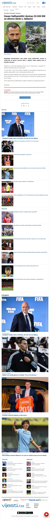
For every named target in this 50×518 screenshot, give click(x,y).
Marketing (36, 504)
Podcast (21, 6)
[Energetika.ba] (43, 499)
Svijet (34, 6)
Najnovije (15, 6)
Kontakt (36, 507)
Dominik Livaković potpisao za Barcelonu (22, 154)
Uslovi (27, 505)
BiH (25, 6)
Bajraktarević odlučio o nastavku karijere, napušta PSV (25, 211)
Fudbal (4, 338)
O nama (27, 504)
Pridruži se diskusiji (26, 97)
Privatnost (28, 507)
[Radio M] (5, 499)
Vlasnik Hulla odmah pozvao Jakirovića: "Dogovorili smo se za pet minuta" (30, 238)
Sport (38, 6)
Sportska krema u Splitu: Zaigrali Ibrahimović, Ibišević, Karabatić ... (28, 225)
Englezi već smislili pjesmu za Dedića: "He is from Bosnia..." (26, 141)
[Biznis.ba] (34, 499)
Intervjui (43, 6)
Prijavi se (17, 9)
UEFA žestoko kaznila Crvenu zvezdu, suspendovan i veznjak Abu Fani (28, 279)
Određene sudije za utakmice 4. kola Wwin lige (24, 181)
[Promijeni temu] (43, 3)
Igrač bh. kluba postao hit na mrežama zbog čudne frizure (26, 265)
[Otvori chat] (46, 514)
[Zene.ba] (16, 499)
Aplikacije (36, 505)
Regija (29, 6)
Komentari (6, 10)
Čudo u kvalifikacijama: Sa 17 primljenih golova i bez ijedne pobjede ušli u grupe (31, 195)
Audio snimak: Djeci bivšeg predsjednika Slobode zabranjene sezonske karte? (30, 252)
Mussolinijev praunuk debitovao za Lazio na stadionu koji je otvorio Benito (30, 168)
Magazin (12, 10)
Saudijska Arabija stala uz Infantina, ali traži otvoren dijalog (20, 138)
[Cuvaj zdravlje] (25, 499)
